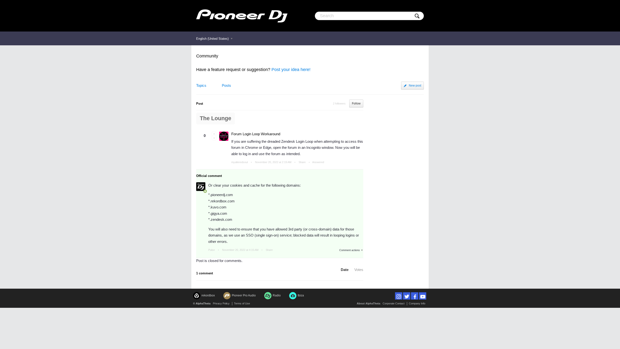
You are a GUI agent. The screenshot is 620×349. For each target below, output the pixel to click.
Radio (277, 295)
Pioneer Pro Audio (244, 295)
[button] (214, 134)
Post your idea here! (290, 69)
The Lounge (215, 118)
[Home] (241, 16)
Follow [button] (356, 103)
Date (345, 270)
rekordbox (208, 295)
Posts (226, 85)
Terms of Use (242, 303)
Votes (358, 270)
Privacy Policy (221, 303)
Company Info (417, 303)
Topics (201, 85)
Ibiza (301, 295)
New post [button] (415, 85)
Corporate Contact (393, 303)
